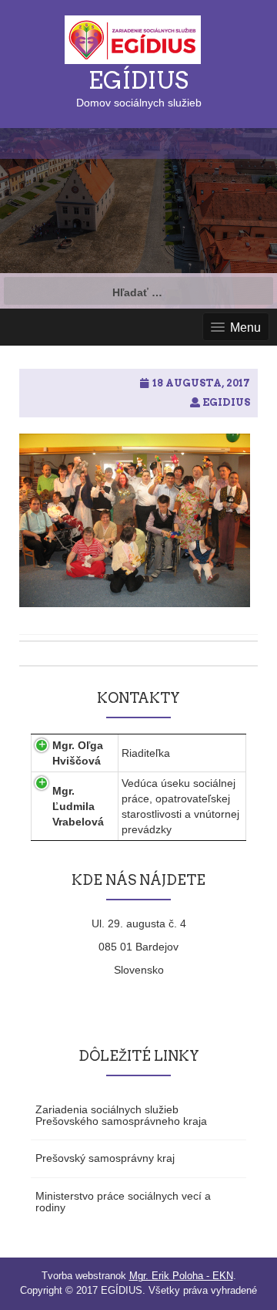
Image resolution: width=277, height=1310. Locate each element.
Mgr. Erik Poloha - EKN (181, 1275)
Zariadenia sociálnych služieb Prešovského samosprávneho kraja (121, 1115)
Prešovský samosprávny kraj (105, 1158)
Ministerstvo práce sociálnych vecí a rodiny (123, 1202)
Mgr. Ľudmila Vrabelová (78, 806)
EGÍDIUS (138, 80)
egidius (226, 402)
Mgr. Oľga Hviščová (77, 753)
